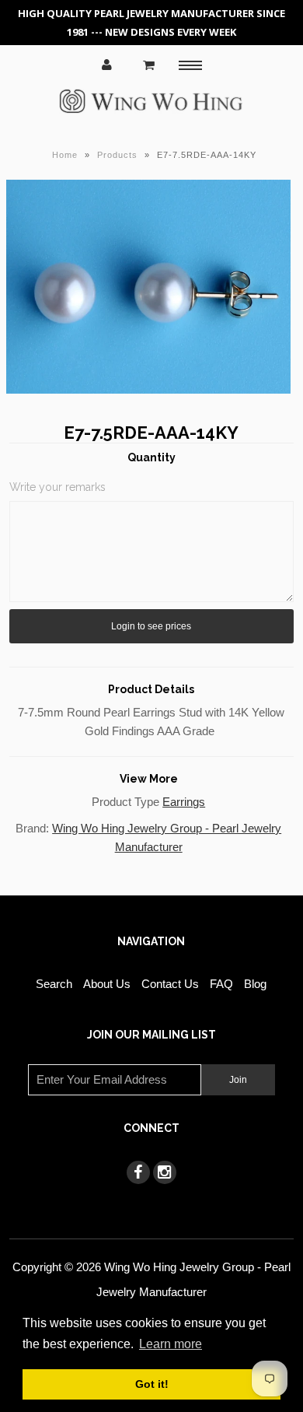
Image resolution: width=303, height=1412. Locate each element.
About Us (107, 983)
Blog (255, 983)
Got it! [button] (152, 1384)
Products (117, 154)
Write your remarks (57, 487)
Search (54, 983)
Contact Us (170, 983)
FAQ (221, 983)
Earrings (183, 801)
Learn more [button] (170, 1344)
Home (65, 154)
